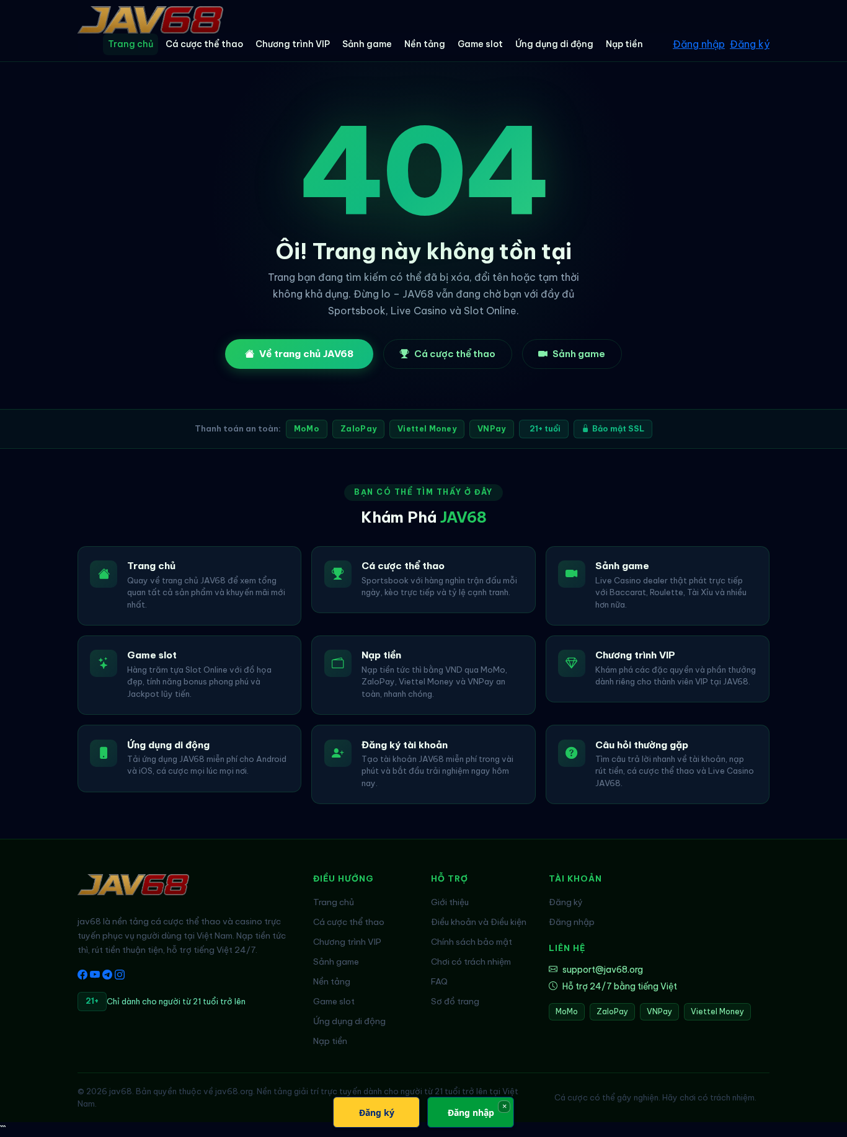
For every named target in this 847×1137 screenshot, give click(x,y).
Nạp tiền (624, 44)
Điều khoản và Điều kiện (478, 921)
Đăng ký (749, 44)
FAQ (439, 981)
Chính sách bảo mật (471, 941)
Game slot (480, 44)
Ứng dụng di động (554, 44)
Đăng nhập (699, 44)
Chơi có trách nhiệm (471, 961)
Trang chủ (130, 44)
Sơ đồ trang (455, 1001)
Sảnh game (367, 44)
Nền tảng (424, 44)
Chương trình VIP (292, 44)
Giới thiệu (450, 902)
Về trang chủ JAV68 (306, 354)
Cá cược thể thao (204, 44)
